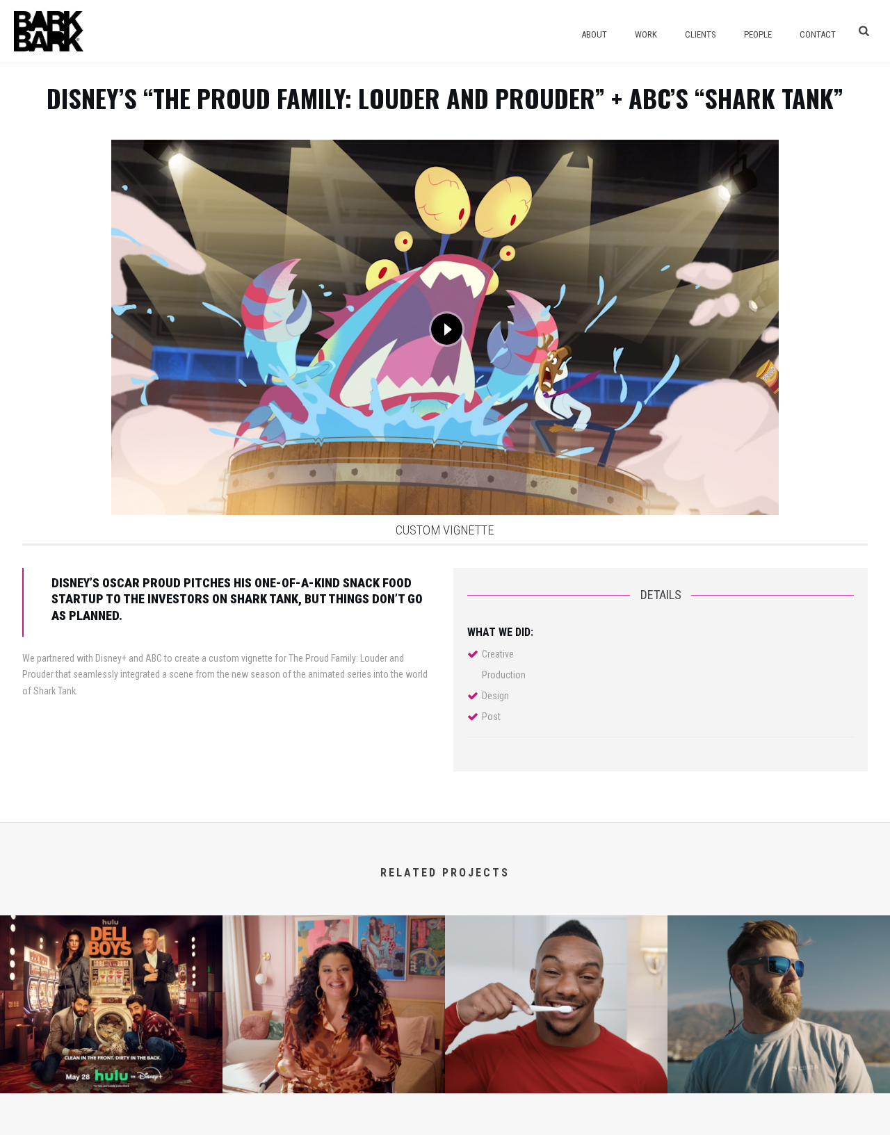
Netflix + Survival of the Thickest (334, 1071)
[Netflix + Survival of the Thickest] (333, 971)
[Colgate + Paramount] (556, 971)
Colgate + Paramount (556, 1071)
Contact (818, 34)
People (758, 34)
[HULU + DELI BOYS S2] (111, 971)
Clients (700, 34)
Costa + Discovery (778, 1071)
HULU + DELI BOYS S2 (111, 1071)
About (594, 34)
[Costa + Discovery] (779, 971)
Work (646, 34)
